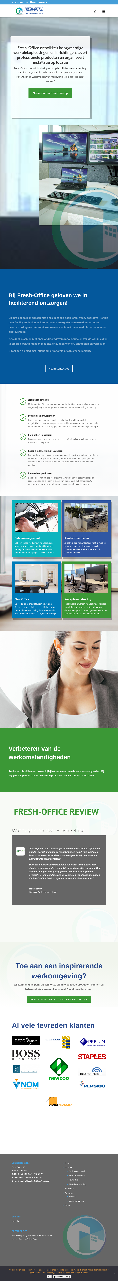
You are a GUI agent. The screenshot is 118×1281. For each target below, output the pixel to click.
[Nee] (114, 1273)
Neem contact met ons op (50, 93)
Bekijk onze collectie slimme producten (59, 999)
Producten (69, 1188)
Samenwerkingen (76, 1201)
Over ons (69, 1193)
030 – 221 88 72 (35, 1174)
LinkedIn (15, 1221)
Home (67, 1163)
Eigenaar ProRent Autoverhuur (43, 892)
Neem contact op (59, 368)
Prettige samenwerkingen (41, 415)
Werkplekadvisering (77, 599)
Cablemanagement (27, 538)
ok (49, 1276)
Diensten (68, 1167)
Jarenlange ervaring (38, 399)
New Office (22, 599)
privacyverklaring (62, 1276)
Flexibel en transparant (40, 435)
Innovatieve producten (40, 473)
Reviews (72, 1196)
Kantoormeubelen (76, 538)
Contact (68, 1205)
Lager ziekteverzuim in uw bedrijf (45, 450)
